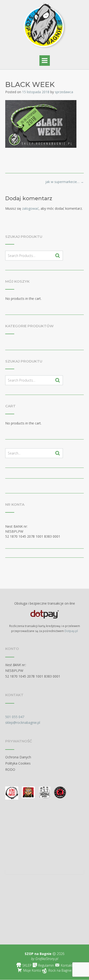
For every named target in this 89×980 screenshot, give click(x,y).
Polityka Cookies (18, 763)
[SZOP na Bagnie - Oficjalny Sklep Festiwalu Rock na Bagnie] (44, 27)
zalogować (30, 208)
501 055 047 (14, 717)
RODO (10, 769)
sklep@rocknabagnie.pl (22, 722)
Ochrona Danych (18, 757)
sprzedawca (64, 92)
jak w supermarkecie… (64, 181)
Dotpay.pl (71, 631)
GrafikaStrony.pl (46, 958)
